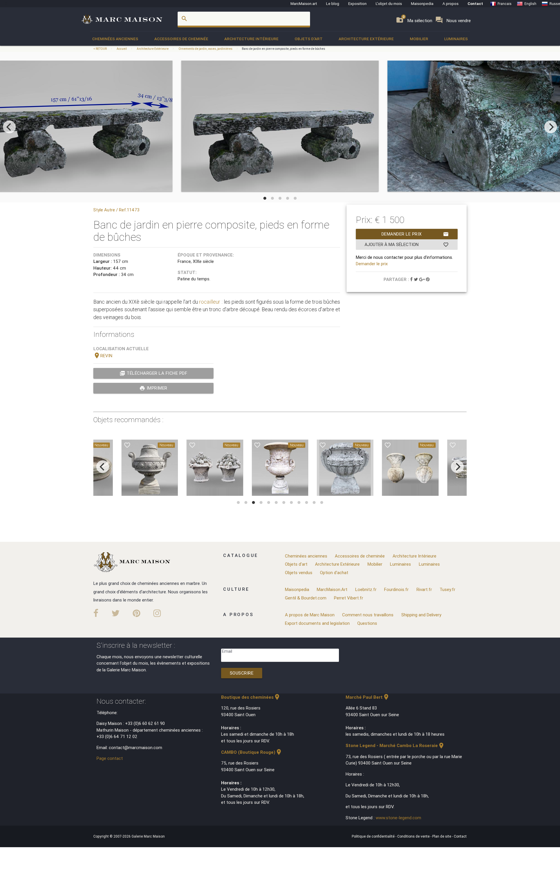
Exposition (357, 3)
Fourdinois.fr (396, 589)
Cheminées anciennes (115, 38)
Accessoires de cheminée (181, 38)
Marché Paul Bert (368, 697)
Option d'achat (334, 572)
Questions (367, 623)
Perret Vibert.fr (348, 598)
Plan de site (442, 836)
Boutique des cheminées (251, 697)
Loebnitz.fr (366, 589)
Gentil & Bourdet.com (305, 598)
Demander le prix (415, 234)
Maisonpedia (422, 3)
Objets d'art (309, 38)
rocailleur (209, 301)
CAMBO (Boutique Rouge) (251, 752)
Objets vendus (298, 572)
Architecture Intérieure (251, 38)
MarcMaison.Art (332, 589)
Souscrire (242, 673)
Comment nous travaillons (367, 614)
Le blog (332, 3)
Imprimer (153, 388)
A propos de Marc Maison (310, 614)
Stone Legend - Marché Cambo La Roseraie (395, 745)
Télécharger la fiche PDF (154, 373)
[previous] (9, 127)
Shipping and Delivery (421, 614)
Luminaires (456, 38)
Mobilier (419, 38)
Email (227, 651)
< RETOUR (100, 49)
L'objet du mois (389, 3)
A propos (450, 3)
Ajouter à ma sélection (407, 244)
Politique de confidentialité (374, 836)
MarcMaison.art (303, 3)
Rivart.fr (424, 589)
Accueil (121, 49)
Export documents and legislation (317, 623)
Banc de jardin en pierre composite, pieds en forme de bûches (283, 49)
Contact (475, 3)
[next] (550, 127)
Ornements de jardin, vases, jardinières (205, 49)
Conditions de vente (413, 836)
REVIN (102, 355)
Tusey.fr (447, 589)
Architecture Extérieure (366, 38)
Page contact (110, 758)
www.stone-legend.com (398, 817)
